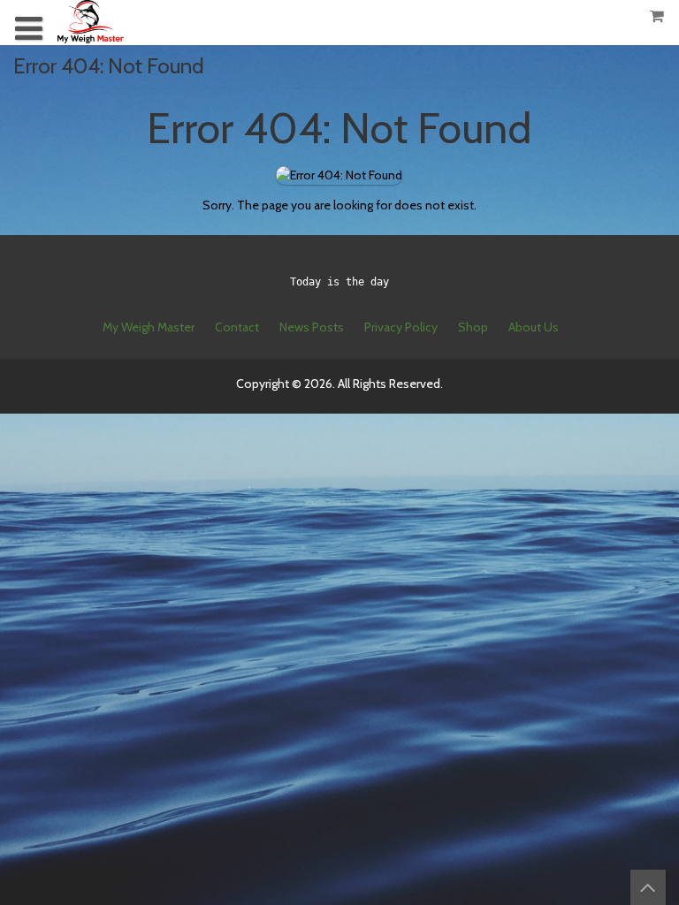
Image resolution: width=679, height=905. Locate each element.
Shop (473, 327)
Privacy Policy (401, 327)
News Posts (311, 327)
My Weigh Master (149, 327)
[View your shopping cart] (658, 16)
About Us (533, 327)
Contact (237, 327)
